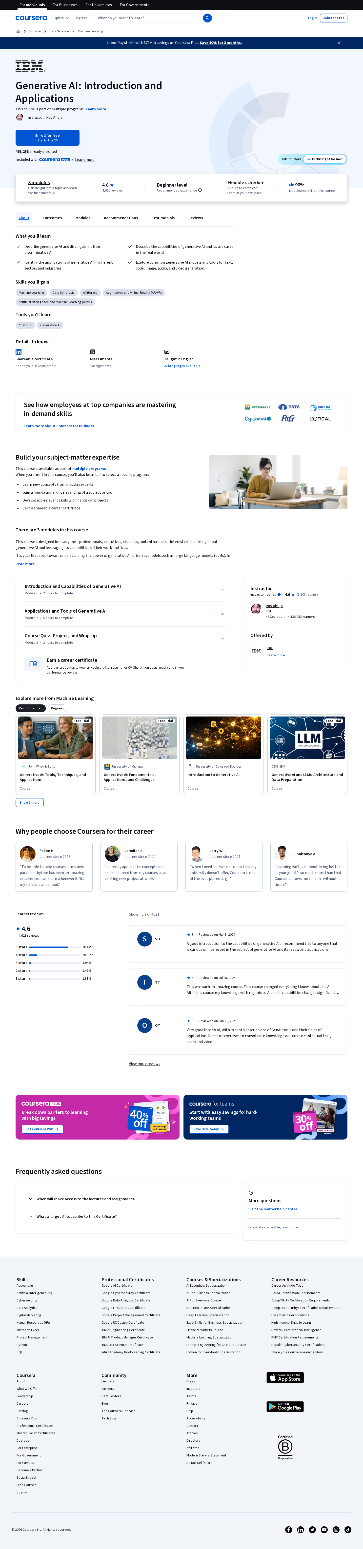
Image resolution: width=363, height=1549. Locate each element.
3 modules (39, 182)
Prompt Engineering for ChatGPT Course (216, 1344)
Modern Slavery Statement (206, 1455)
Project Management (32, 1337)
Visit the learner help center (272, 1209)
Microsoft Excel (28, 1330)
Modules (83, 218)
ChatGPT (25, 325)
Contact (192, 1425)
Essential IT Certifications (290, 1315)
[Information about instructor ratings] (279, 595)
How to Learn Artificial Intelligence (296, 1330)
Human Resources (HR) (33, 1322)
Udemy (22, 1492)
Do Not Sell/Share (199, 1462)
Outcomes (52, 218)
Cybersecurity (27, 1300)
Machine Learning (90, 31)
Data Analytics (27, 1307)
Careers (22, 1403)
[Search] (207, 18)
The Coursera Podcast (118, 1411)
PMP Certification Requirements (295, 1337)
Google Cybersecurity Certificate (126, 1293)
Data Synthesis (64, 292)
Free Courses (27, 1485)
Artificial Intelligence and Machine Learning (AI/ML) (55, 302)
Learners (108, 1381)
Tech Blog (108, 1418)
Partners (107, 1388)
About (24, 218)
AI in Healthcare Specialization (208, 1307)
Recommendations (121, 218)
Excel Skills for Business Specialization (214, 1322)
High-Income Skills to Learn (291, 1322)
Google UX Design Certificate (122, 1322)
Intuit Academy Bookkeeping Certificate (131, 1352)
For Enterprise (27, 1448)
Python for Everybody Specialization (213, 1352)
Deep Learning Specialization (207, 1315)
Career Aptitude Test (287, 1285)
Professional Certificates (35, 1425)
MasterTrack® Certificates (36, 1433)
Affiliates (192, 1448)
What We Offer (27, 1388)
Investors (193, 1388)
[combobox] (143, 18)
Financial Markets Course (204, 1330)
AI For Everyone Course (203, 1300)
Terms (191, 1396)
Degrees (23, 1440)
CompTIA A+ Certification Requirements (300, 1300)
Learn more (85, 159)
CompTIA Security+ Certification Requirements (305, 1307)
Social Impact (26, 1477)
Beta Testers (111, 1396)
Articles (192, 1433)
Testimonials (163, 218)
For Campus (25, 1462)
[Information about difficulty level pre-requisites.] (200, 190)
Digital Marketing (29, 1315)
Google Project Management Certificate (131, 1315)
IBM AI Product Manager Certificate (127, 1337)
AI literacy (90, 292)
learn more (290, 1227)
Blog (104, 1403)
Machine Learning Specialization (209, 1337)
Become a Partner (30, 1470)
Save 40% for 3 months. (221, 42)
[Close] (339, 42)
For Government (29, 1455)
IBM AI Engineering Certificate (123, 1330)
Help (189, 1411)
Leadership (25, 1396)
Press (190, 1381)
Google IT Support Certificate (123, 1307)
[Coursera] (31, 18)
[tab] (31, 708)
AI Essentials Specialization (206, 1285)
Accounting (25, 1285)
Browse (35, 31)
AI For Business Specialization (208, 1293)
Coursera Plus (27, 1418)
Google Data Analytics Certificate (125, 1300)
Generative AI (50, 325)
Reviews (195, 218)
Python (22, 1344)
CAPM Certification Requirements (296, 1293)
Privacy (191, 1403)
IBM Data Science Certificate (122, 1344)
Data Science (59, 31)
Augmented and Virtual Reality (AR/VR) (134, 292)
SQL (19, 1352)
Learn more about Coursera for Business (59, 426)
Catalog (22, 1411)
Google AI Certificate (116, 1285)
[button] (81, 18)
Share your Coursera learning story (297, 1352)
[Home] (18, 31)
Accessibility (195, 1418)
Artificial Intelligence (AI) (34, 1293)
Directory (193, 1440)
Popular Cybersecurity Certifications (298, 1344)
